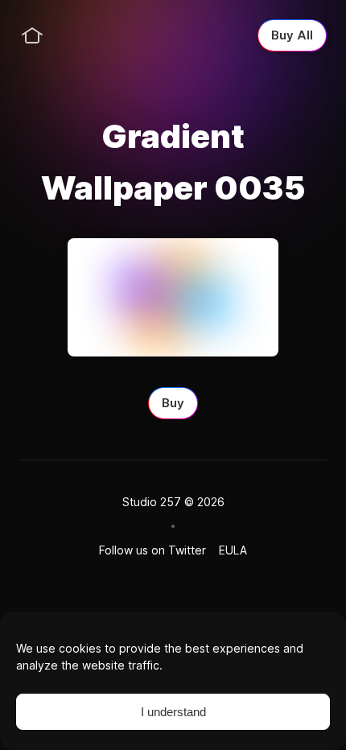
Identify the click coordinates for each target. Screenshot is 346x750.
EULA (233, 550)
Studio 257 (151, 502)
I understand (173, 712)
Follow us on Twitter (152, 550)
